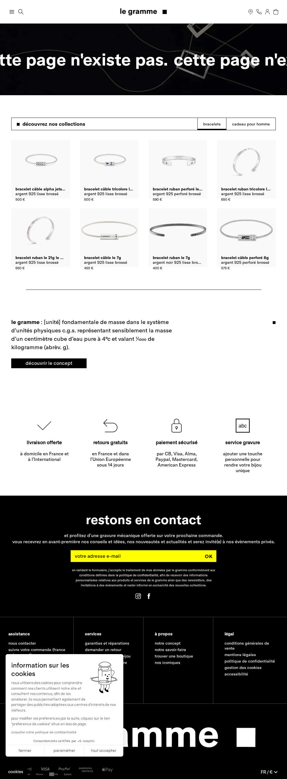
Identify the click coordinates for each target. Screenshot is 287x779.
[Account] (267, 12)
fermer (25, 751)
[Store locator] (250, 12)
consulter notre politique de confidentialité (44, 732)
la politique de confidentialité (137, 575)
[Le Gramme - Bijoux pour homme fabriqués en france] (143, 12)
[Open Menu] (11, 11)
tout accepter (103, 751)
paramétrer (64, 751)
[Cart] (276, 12)
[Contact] (259, 12)
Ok (209, 556)
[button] (15, 771)
